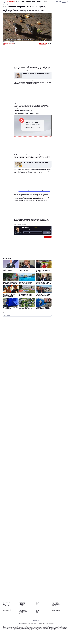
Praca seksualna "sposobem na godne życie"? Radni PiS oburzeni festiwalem (34, 190)
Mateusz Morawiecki (22, 602)
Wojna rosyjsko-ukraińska (6, 602)
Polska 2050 (54, 609)
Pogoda (33, 1)
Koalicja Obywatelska (55, 602)
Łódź (36, 605)
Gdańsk (37, 609)
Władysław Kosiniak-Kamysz (23, 611)
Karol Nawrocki (21, 613)
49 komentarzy (43, 43)
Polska (17, 1)
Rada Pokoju (4, 603)
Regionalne (39, 1)
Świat (22, 1)
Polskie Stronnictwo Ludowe (56, 604)
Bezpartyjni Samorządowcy (56, 610)
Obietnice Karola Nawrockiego (7, 609)
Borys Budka (21, 609)
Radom (37, 613)
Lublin (36, 617)
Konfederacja (54, 605)
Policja (4, 604)
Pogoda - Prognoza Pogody (6, 605)
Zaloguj (64, 1)
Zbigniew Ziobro (21, 604)
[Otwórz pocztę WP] (57, 2)
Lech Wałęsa (21, 612)
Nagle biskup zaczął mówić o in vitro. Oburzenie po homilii (34, 200)
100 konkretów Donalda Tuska (7, 610)
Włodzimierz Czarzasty (22, 610)
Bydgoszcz (37, 610)
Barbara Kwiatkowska (9, 43)
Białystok (37, 611)
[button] (60, 1)
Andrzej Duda (21, 605)
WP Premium (28, 1)
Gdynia (37, 612)
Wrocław (37, 603)
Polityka (45, 1)
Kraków (37, 604)
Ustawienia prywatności (50, 623)
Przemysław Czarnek (22, 603)
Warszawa (37, 602)
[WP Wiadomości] (11, 2)
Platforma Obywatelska (55, 603)
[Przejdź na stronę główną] (4, 2)
